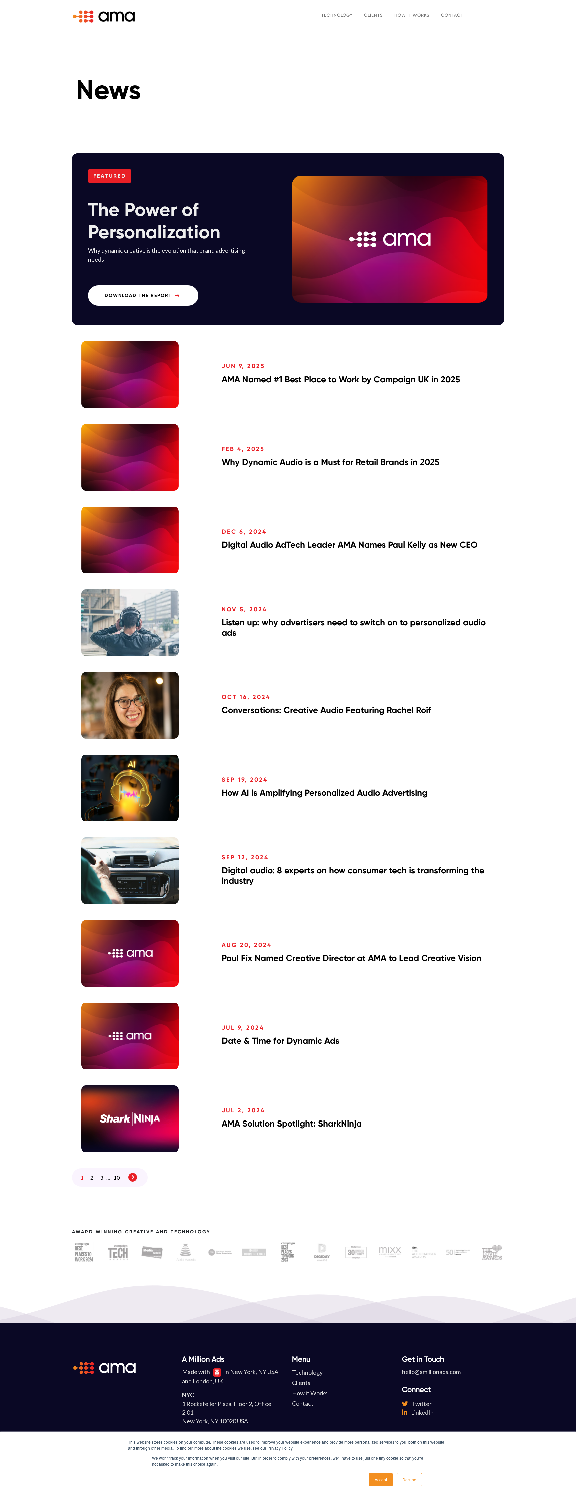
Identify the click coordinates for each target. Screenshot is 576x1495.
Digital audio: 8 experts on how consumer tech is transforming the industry (353, 875)
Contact (452, 15)
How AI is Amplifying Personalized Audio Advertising (324, 792)
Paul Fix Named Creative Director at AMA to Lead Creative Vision (351, 958)
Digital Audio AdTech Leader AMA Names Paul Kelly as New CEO (350, 544)
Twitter (421, 1403)
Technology (337, 15)
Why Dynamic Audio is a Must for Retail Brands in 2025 (330, 462)
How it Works (412, 15)
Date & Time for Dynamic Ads (280, 1040)
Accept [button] (381, 1479)
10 (117, 1177)
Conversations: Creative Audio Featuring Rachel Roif (326, 710)
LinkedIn (422, 1412)
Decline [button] (409, 1479)
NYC (188, 1395)
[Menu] (494, 15)
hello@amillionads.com (431, 1371)
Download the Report (138, 295)
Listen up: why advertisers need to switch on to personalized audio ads (354, 627)
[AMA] (104, 15)
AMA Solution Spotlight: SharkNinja (292, 1123)
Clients (373, 15)
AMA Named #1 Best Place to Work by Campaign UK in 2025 (341, 379)
